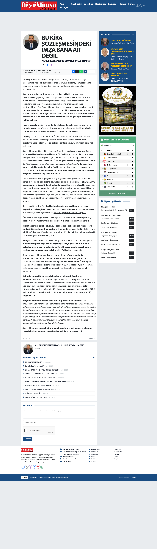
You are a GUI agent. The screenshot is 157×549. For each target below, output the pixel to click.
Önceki (27, 338)
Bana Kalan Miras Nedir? (35, 366)
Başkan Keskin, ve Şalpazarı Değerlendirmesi (121, 58)
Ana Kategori (64, 6)
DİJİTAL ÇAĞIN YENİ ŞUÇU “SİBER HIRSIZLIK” (42, 370)
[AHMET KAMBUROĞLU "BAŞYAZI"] (105, 77)
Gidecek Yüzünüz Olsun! (120, 69)
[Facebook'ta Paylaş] (73, 72)
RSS (25, 477)
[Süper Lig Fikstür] (133, 201)
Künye (131, 4)
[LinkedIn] (34, 467)
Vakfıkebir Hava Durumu (71, 449)
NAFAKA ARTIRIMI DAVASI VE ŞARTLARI (40, 378)
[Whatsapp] (42, 467)
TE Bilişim (133, 477)
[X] (27, 467)
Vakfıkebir (76, 4)
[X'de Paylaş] (77, 72)
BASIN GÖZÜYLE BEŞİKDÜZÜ (122, 43)
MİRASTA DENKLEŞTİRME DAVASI (38, 386)
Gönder (27, 439)
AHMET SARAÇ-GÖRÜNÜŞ (121, 40)
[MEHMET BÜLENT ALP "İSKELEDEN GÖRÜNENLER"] (105, 66)
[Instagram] (51, 65)
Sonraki (90, 338)
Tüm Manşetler (68, 456)
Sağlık (116, 456)
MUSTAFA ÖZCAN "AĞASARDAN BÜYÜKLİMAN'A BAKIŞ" (122, 51)
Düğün (116, 459)
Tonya (123, 4)
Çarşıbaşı (89, 4)
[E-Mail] (43, 65)
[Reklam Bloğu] (117, 110)
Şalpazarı (113, 4)
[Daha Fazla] (85, 72)
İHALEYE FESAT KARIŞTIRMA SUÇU (38, 389)
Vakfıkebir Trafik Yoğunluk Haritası (74, 452)
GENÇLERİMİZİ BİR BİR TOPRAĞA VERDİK (119, 80)
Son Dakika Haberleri (70, 459)
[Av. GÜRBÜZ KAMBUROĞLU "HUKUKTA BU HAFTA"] (31, 42)
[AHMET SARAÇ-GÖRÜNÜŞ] (105, 42)
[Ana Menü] (144, 5)
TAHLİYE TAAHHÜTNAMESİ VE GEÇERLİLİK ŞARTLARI (45, 382)
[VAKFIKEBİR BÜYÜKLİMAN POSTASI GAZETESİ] (39, 6)
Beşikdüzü (100, 4)
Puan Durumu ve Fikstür (71, 454)
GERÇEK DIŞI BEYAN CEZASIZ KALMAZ (40, 374)
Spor (93, 456)
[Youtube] (38, 467)
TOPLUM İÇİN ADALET (34, 362)
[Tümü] (133, 34)
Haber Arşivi (67, 461)
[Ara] (140, 5)
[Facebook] (47, 65)
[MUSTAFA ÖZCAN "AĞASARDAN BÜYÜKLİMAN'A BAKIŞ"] (105, 52)
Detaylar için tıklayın (117, 193)
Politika (93, 459)
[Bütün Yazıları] (94, 358)
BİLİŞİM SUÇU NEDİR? (33, 393)
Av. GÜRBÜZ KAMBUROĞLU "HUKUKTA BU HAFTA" (66, 61)
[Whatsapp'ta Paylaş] (81, 72)
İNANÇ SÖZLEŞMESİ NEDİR (35, 397)
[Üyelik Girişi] (137, 5)
